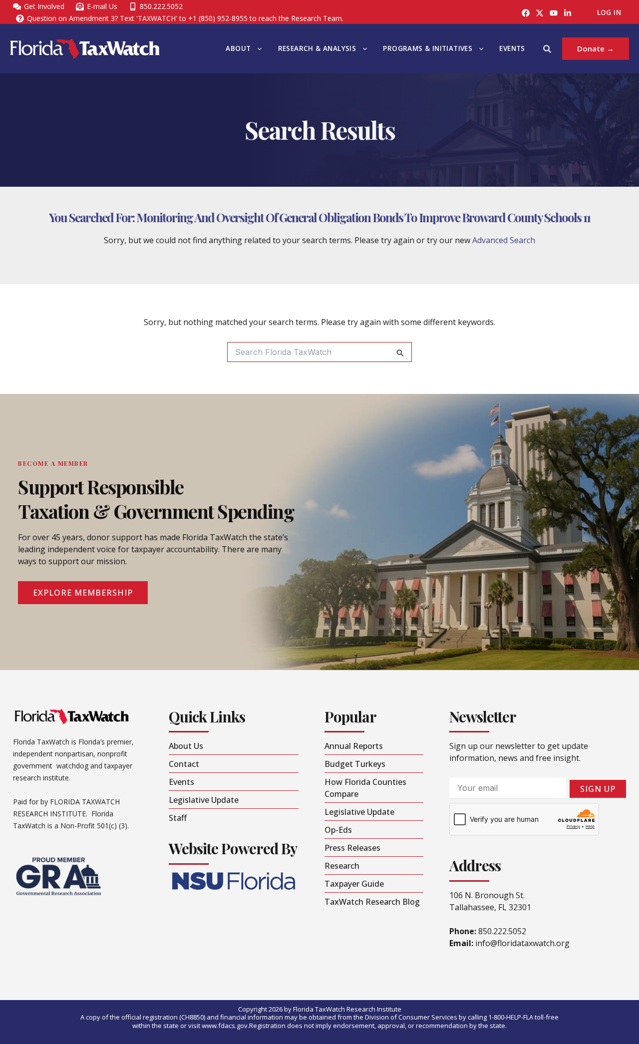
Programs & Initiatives (427, 48)
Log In (609, 12)
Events (512, 48)
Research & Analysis (317, 48)
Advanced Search (503, 240)
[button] (257, 48)
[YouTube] (554, 13)
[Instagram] (540, 13)
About (238, 48)
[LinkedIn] (568, 13)
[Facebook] (526, 13)
